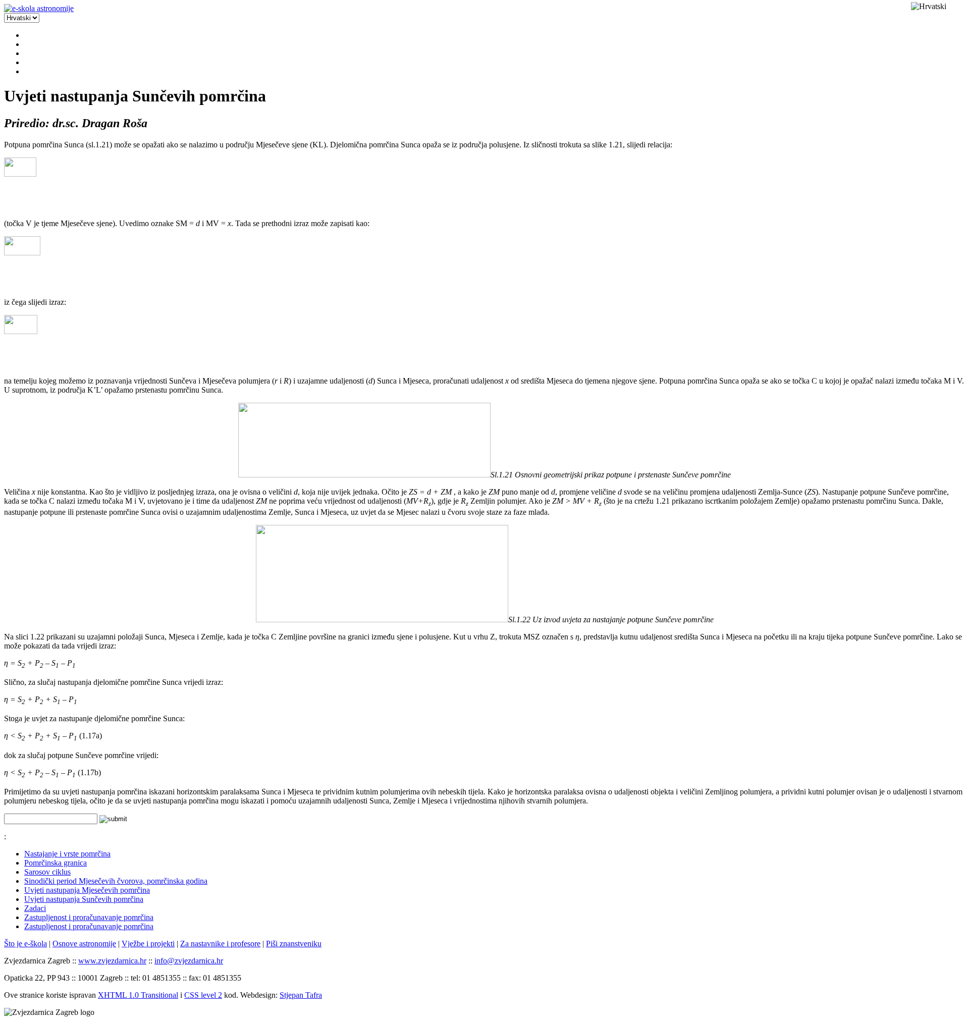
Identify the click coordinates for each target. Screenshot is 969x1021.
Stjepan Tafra (301, 995)
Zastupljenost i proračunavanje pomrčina (88, 917)
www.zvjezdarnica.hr (112, 960)
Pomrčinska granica (55, 862)
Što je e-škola (25, 943)
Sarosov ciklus (47, 872)
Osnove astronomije (84, 943)
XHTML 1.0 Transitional (138, 995)
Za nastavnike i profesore (220, 943)
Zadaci (35, 908)
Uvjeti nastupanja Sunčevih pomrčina (83, 899)
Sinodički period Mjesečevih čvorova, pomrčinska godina (115, 881)
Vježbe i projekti (148, 943)
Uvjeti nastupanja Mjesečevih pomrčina (87, 890)
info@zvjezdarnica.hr (188, 960)
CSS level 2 (203, 995)
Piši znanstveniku (293, 943)
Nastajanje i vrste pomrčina (67, 853)
